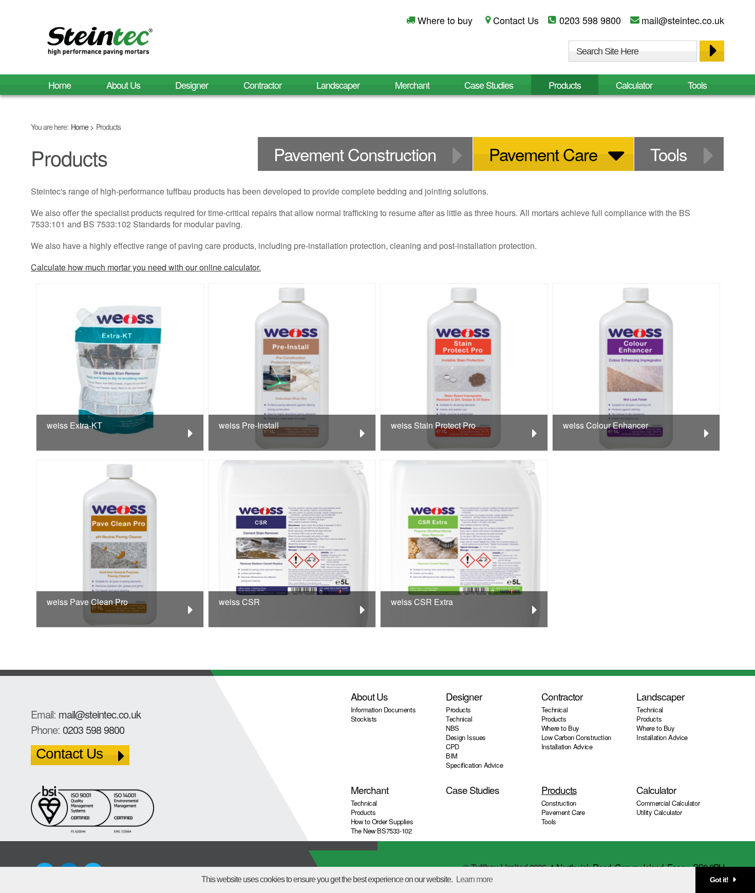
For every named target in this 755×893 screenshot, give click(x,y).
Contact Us (516, 20)
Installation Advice (567, 746)
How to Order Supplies (382, 821)
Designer (191, 84)
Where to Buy (560, 728)
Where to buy (445, 20)
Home (79, 127)
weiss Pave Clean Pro (87, 602)
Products (565, 84)
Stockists (364, 718)
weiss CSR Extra (422, 602)
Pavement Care (543, 154)
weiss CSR (239, 602)
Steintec (100, 43)
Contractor (262, 84)
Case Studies (488, 84)
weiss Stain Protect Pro (433, 425)
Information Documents (383, 709)
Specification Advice (474, 765)
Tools (697, 84)
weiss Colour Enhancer (605, 425)
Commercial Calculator (668, 803)
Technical (459, 718)
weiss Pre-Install (249, 425)
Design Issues (466, 737)
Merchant (412, 84)
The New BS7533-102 (381, 830)
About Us (123, 84)
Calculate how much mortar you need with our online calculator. (146, 267)
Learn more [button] (474, 879)
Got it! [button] (719, 880)
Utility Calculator (659, 812)
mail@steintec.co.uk (682, 20)
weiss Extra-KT (74, 425)
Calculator (634, 84)
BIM (452, 755)
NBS (452, 728)
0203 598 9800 (590, 20)
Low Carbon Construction (576, 737)
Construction (558, 803)
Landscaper (338, 84)
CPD (452, 746)
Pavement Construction (355, 154)
